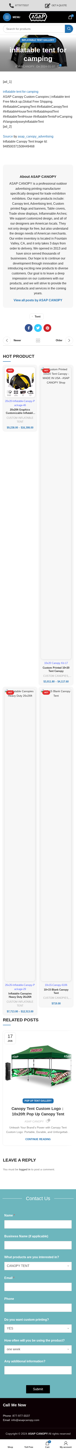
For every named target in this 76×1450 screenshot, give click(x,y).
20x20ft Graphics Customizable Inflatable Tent (20, 413)
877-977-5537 (21, 1415)
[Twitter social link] (38, 328)
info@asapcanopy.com (25, 1420)
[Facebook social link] (29, 328)
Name (9, 1215)
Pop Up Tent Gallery (38, 1100)
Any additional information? (24, 1361)
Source (8, 136)
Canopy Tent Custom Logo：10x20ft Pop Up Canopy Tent (38, 1111)
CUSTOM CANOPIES (55, 676)
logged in (24, 1169)
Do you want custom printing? (26, 1319)
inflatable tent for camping (20, 91)
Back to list (38, 340)
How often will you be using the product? (34, 1340)
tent (38, 316)
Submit (38, 1389)
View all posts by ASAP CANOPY (38, 300)
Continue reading (38, 1139)
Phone (9, 1298)
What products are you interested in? (31, 1257)
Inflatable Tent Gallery (38, 40)
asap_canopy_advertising (35, 136)
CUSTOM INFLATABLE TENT (20, 420)
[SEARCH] (69, 29)
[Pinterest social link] (47, 328)
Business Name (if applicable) (26, 1236)
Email (9, 1278)
